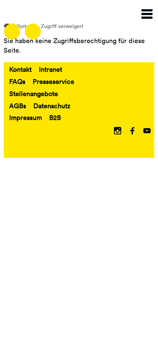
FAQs (17, 81)
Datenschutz (51, 106)
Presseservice (53, 81)
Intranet (50, 69)
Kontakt (20, 69)
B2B (55, 117)
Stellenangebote (33, 93)
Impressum (25, 117)
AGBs (17, 106)
